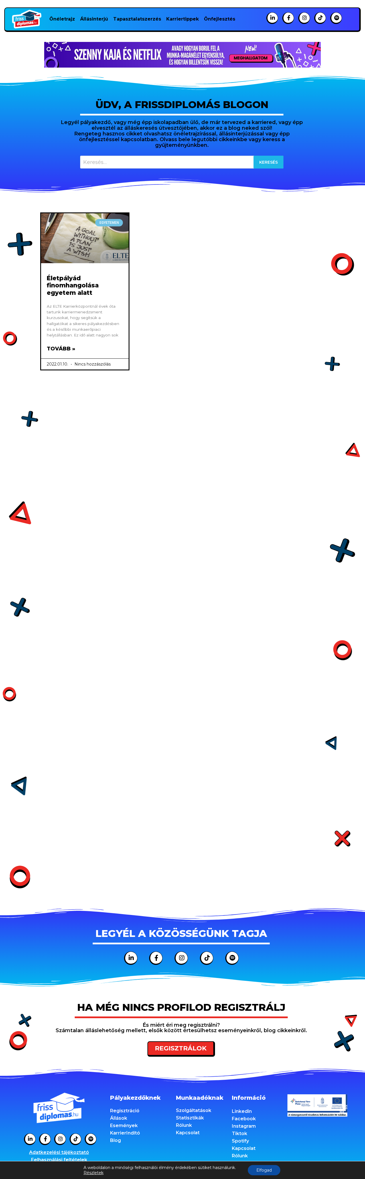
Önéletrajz (62, 19)
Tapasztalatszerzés (137, 19)
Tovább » (61, 349)
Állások (118, 1118)
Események (124, 1125)
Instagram (244, 1126)
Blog (115, 1140)
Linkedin (242, 1111)
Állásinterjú (94, 19)
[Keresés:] (181, 162)
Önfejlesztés (219, 19)
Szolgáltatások (193, 1110)
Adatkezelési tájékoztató (59, 1152)
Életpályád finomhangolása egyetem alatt (73, 285)
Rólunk (184, 1125)
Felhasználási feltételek (59, 1159)
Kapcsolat (188, 1132)
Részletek (94, 1172)
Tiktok (239, 1133)
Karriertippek (182, 19)
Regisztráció (124, 1110)
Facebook (244, 1118)
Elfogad (264, 1170)
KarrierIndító (125, 1133)
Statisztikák (190, 1118)
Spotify (240, 1141)
